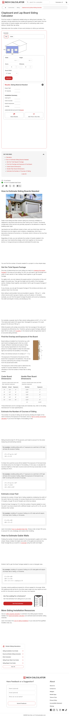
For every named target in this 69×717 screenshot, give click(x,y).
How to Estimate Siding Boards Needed (17, 159)
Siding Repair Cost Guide (9, 663)
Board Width (8, 70)
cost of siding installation (21, 620)
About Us (52, 685)
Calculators (59, 2)
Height (21, 57)
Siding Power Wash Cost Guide (11, 660)
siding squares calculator (13, 614)
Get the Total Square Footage (15, 162)
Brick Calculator (7, 657)
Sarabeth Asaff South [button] (15, 182)
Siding (18, 7)
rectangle (23, 543)
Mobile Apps (53, 694)
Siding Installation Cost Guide (10, 651)
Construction (11, 7)
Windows (21, 64)
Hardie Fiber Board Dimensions (15, 169)
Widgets (52, 691)
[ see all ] (24, 174)
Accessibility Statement (56, 703)
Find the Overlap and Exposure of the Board (19, 164)
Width (6, 57)
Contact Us (53, 688)
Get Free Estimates (18, 603)
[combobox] (39, 2)
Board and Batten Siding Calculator (12, 654)
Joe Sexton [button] (8, 180)
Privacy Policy (53, 700)
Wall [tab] (6, 36)
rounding (18, 331)
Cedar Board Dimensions (14, 166)
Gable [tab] (11, 36)
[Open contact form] (42, 84)
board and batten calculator (17, 615)
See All (13, 666)
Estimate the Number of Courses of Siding (19, 171)
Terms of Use (53, 697)
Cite (20, 186)
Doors (6, 64)
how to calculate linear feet (19, 529)
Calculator (9, 157)
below (22, 110)
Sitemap (52, 706)
